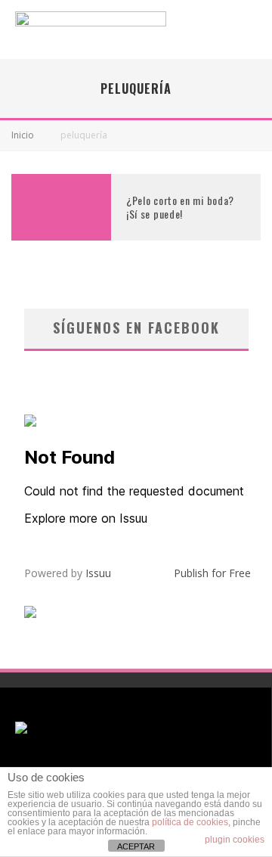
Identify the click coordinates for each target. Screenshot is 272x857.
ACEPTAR (136, 846)
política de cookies (190, 822)
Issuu (98, 573)
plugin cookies (234, 839)
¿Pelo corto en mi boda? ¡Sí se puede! (180, 207)
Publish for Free (212, 573)
